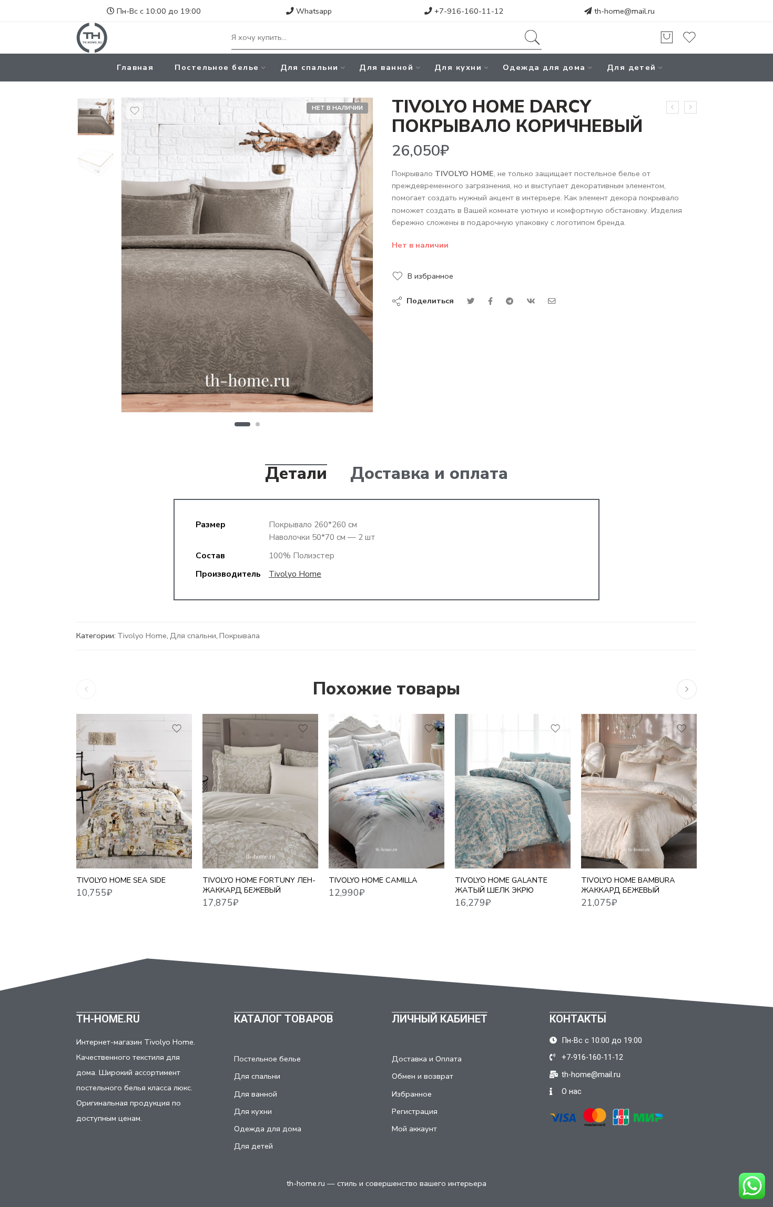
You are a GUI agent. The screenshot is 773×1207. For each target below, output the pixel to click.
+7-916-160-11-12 (468, 11)
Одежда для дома (544, 67)
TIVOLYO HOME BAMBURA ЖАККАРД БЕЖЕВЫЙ (628, 885)
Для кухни (458, 67)
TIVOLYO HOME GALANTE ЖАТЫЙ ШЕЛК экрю (501, 885)
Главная (135, 67)
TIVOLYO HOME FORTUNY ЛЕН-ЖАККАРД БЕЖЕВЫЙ (259, 885)
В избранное (430, 276)
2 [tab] (258, 424)
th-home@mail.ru (624, 11)
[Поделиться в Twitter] (471, 301)
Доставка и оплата (429, 473)
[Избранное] (134, 111)
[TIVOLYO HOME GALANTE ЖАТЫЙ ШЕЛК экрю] (513, 791)
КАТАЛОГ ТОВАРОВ (283, 1018)
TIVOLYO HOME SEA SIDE (121, 880)
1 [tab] (242, 424)
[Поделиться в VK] (490, 301)
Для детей (631, 67)
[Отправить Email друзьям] (552, 301)
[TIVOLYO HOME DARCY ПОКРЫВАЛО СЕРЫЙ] (690, 107)
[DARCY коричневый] (96, 117)
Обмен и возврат (422, 1076)
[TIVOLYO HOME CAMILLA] (386, 791)
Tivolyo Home (295, 573)
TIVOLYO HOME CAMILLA (373, 880)
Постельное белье (217, 67)
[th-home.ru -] (92, 38)
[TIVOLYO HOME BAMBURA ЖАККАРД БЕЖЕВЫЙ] (639, 791)
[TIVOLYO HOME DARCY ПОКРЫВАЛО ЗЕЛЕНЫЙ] (672, 107)
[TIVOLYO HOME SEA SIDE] (134, 791)
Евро (357, 852)
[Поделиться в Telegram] (509, 301)
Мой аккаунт (414, 1128)
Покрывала (239, 635)
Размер (343, 839)
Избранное (412, 1094)
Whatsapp (313, 11)
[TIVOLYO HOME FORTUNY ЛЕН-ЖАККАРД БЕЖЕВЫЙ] (260, 791)
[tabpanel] (247, 257)
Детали (296, 473)
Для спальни (309, 67)
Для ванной (386, 67)
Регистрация (415, 1111)
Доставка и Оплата (427, 1058)
